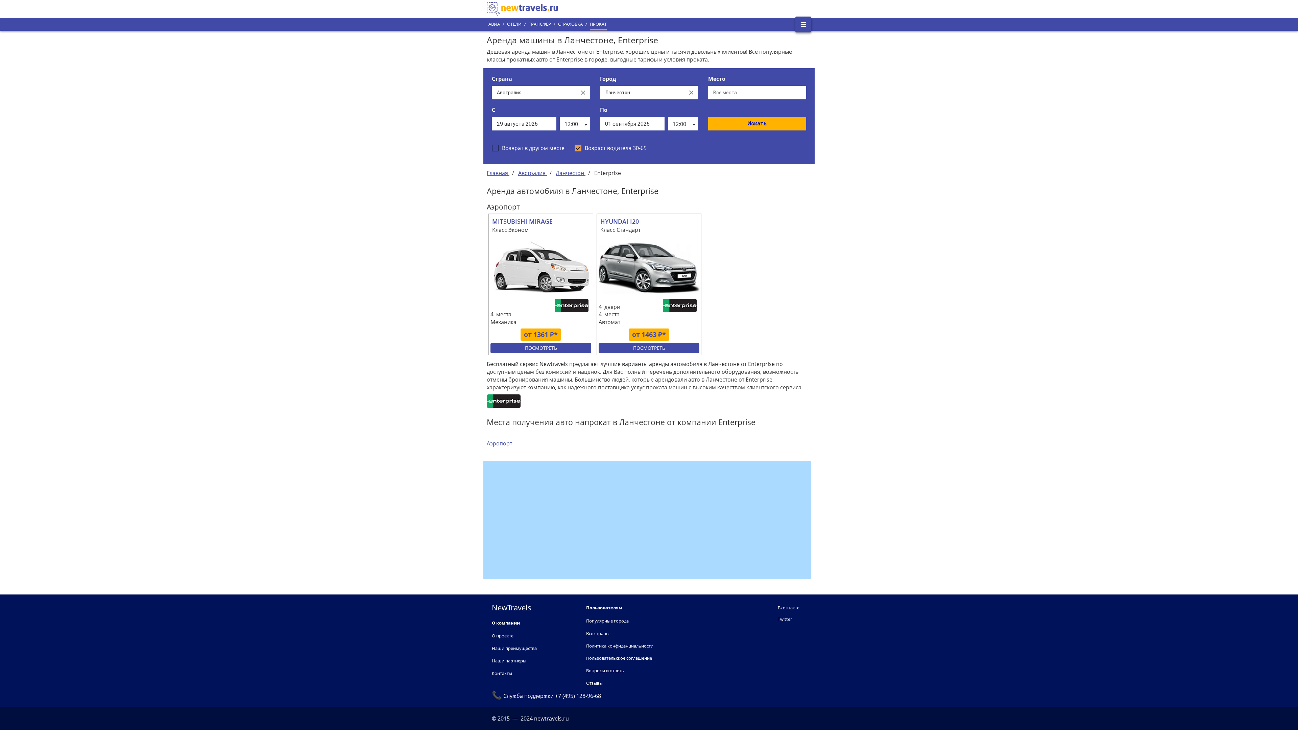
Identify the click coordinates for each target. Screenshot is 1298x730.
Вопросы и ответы (605, 670)
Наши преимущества (514, 648)
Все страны (597, 633)
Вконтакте (788, 608)
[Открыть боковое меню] (803, 24)
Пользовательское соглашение (619, 658)
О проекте (502, 636)
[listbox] (575, 123)
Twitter (785, 619)
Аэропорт (499, 443)
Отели (514, 24)
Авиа (494, 24)
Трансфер (540, 24)
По (603, 110)
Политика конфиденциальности (619, 646)
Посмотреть (541, 348)
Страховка (570, 24)
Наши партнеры (509, 661)
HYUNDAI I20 (619, 221)
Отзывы (594, 683)
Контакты (502, 673)
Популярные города (607, 621)
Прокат (598, 24)
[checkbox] (528, 148)
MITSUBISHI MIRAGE (522, 221)
